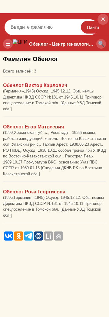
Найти (93, 27)
